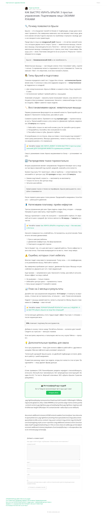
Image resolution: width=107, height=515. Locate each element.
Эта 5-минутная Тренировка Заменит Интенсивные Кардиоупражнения (26, 500)
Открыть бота (53, 393)
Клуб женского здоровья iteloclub (15, 3)
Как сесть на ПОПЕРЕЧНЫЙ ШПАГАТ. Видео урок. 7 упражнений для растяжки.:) (28, 502)
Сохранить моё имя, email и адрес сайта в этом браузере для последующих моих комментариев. (50, 483)
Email (29, 468)
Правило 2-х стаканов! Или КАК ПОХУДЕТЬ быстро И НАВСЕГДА (24, 504)
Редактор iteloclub (34, 8)
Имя (28, 462)
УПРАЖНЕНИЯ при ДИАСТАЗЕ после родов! (18, 499)
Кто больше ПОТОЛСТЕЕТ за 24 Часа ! (17, 505)
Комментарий (31, 444)
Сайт (28, 474)
